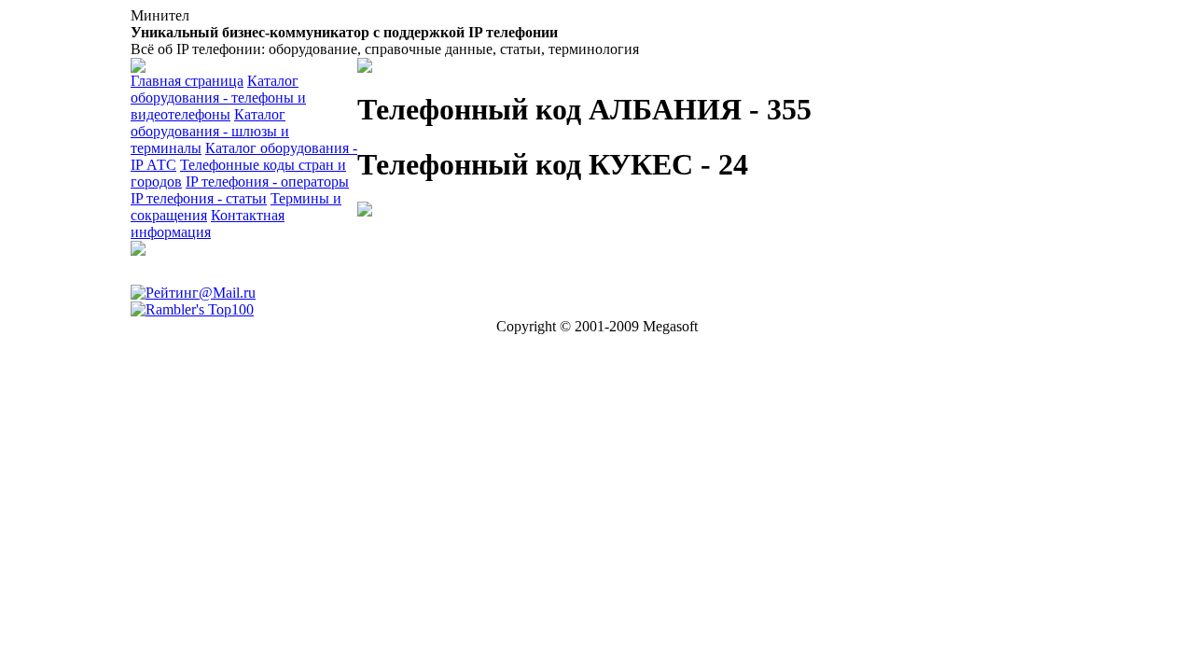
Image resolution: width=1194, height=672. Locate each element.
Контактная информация (208, 223)
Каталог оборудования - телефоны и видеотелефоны (218, 97)
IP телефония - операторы (267, 181)
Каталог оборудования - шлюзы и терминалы (210, 131)
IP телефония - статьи (199, 198)
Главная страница (187, 81)
